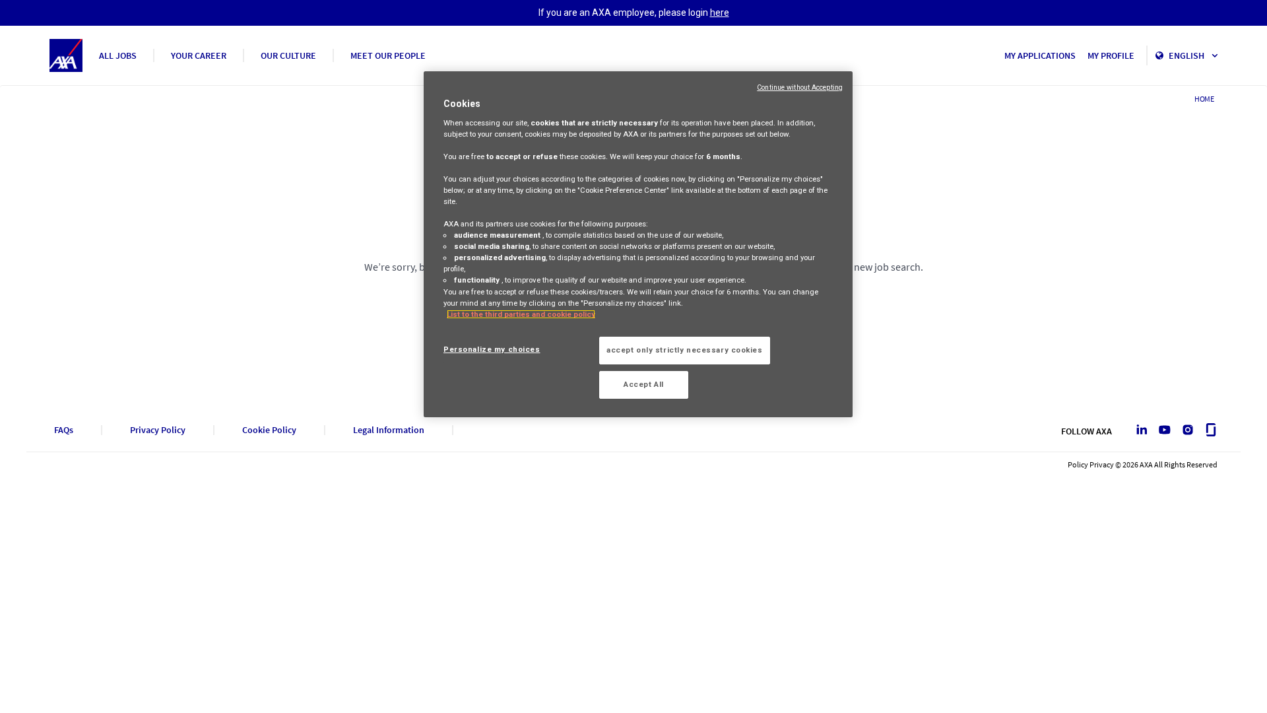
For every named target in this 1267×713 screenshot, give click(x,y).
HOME (1204, 99)
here (719, 12)
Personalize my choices (491, 349)
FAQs (63, 430)
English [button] (1187, 55)
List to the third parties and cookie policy (521, 314)
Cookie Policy (269, 430)
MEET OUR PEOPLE (388, 55)
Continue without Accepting (800, 87)
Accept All (644, 384)
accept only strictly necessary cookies (684, 350)
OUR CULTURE (288, 55)
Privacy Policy (157, 430)
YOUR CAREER (198, 55)
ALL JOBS (118, 55)
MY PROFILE (1111, 55)
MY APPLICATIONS (1040, 55)
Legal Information (388, 430)
